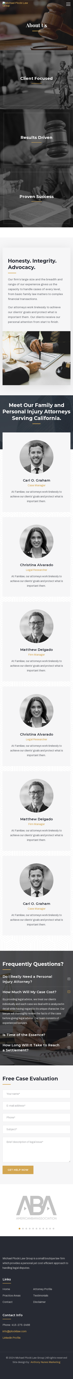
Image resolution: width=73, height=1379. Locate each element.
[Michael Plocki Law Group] (17, 4)
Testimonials (40, 1295)
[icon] (30, 455)
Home (6, 1289)
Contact (8, 1302)
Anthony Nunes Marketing (45, 1362)
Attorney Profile (42, 1289)
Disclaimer (39, 1302)
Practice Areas (12, 1295)
